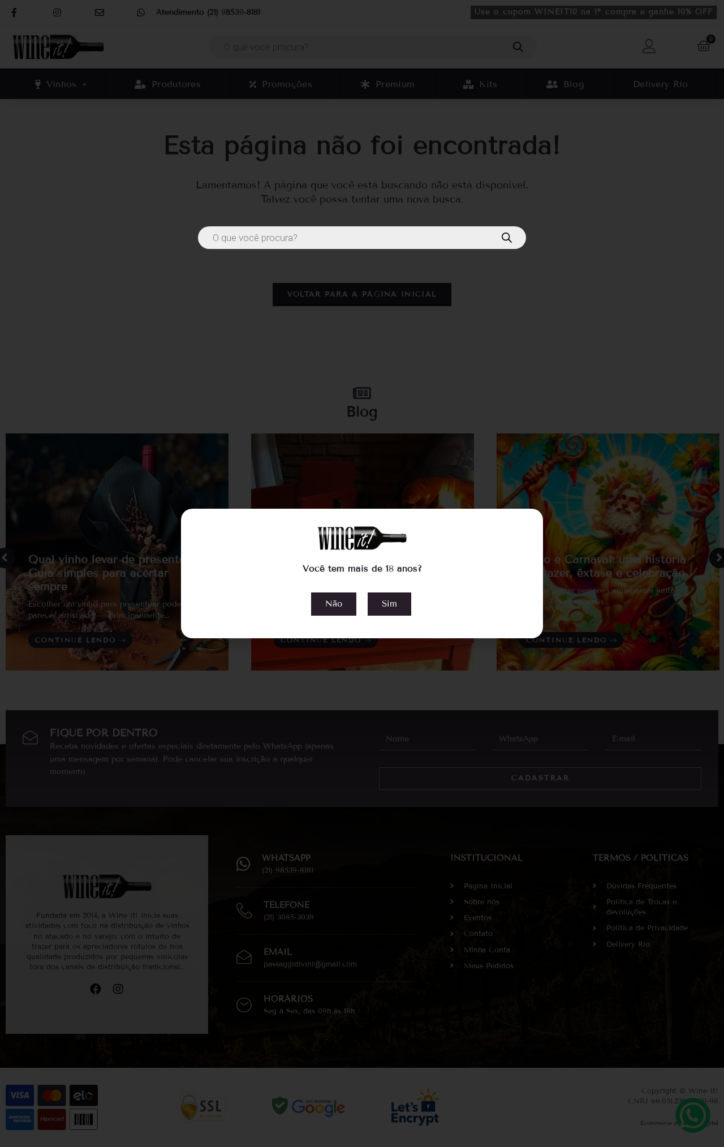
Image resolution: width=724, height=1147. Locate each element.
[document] (362, 573)
